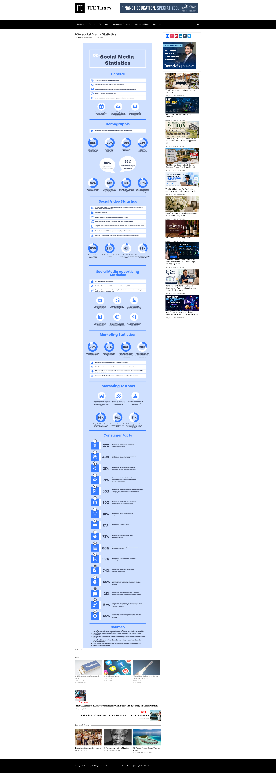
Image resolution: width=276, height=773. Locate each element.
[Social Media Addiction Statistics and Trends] (88, 667)
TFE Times (99, 37)
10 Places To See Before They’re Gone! (146, 749)
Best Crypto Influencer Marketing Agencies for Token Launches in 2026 (181, 313)
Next (145, 712)
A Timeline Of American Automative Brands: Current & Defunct (114, 715)
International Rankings (121, 24)
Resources (157, 24)
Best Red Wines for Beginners (178, 238)
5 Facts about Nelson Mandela (116, 748)
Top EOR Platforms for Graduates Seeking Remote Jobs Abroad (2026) (180, 190)
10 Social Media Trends (111, 676)
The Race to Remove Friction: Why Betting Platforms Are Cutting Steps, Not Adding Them (180, 262)
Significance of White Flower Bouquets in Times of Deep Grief (181, 214)
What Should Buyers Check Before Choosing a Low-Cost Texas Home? (180, 166)
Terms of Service (127, 766)
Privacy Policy (138, 766)
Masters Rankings (142, 24)
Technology (103, 24)
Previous (82, 702)
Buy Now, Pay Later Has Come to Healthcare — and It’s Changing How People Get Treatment (180, 288)
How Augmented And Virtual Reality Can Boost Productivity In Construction (117, 705)
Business (80, 24)
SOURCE (78, 649)
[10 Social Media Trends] (117, 667)
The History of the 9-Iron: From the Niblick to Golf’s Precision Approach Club (180, 141)
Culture (92, 24)
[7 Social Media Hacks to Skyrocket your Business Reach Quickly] (146, 667)
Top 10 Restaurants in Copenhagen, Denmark (180, 91)
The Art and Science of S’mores (88, 748)
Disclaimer (147, 766)
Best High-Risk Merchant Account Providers (179, 115)
